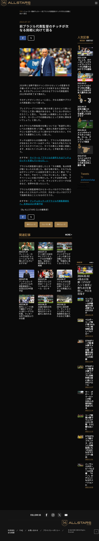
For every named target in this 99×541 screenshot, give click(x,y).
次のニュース (61, 224)
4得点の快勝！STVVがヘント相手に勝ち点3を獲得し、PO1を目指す (85, 286)
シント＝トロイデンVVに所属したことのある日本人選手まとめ (84, 89)
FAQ (21, 530)
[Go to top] (96, 532)
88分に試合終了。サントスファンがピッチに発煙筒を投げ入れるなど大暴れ (63, 311)
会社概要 (11, 532)
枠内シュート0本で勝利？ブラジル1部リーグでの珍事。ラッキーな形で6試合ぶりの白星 (26, 312)
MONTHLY (89, 40)
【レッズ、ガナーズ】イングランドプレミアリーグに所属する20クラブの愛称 (84, 64)
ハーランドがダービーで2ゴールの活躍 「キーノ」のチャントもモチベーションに (89, 474)
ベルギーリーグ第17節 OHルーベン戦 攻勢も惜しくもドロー (90, 326)
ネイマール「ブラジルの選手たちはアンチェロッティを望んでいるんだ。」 (45, 159)
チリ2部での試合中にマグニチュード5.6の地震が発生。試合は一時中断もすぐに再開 (45, 260)
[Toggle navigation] (96, 3)
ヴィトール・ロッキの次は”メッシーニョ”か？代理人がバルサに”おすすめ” (26, 259)
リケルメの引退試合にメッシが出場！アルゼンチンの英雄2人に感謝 (64, 286)
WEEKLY (82, 40)
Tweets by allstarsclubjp (83, 186)
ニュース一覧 (46, 224)
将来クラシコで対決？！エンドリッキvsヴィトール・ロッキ (44, 285)
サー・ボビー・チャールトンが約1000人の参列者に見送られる (89, 399)
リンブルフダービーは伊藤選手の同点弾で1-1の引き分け (89, 305)
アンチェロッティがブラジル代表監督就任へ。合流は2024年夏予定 (26, 286)
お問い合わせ (33, 530)
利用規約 (11, 530)
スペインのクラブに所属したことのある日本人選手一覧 (84, 162)
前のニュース (31, 224)
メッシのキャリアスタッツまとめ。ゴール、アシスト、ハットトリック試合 (84, 137)
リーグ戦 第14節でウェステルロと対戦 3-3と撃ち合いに (89, 422)
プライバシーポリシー (51, 530)
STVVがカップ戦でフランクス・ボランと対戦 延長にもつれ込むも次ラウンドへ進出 (90, 446)
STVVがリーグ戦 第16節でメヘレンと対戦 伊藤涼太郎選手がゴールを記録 (89, 350)
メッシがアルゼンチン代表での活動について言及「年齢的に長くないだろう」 (63, 258)
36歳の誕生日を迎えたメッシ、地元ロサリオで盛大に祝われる (45, 310)
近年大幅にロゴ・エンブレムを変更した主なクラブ (84, 112)
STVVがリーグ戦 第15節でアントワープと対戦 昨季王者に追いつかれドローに (90, 375)
